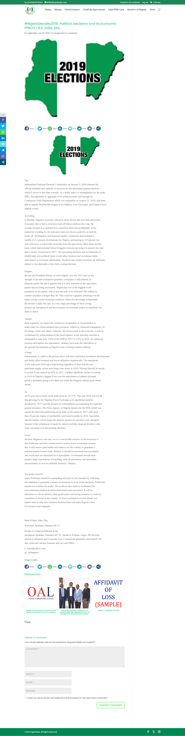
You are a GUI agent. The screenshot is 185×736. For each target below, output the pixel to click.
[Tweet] (42, 128)
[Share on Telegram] (81, 128)
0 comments (71, 33)
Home (48, 10)
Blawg (58, 10)
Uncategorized (57, 33)
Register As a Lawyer (130, 3)
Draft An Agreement (94, 10)
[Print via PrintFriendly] (72, 128)
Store (152, 10)
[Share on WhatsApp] (52, 128)
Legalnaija (32, 33)
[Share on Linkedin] (62, 128)
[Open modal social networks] (98, 128)
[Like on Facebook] (91, 128)
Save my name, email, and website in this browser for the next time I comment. (68, 697)
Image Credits (31, 560)
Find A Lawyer (72, 10)
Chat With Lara (116, 10)
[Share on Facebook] (29, 128)
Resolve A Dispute (137, 10)
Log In (145, 3)
